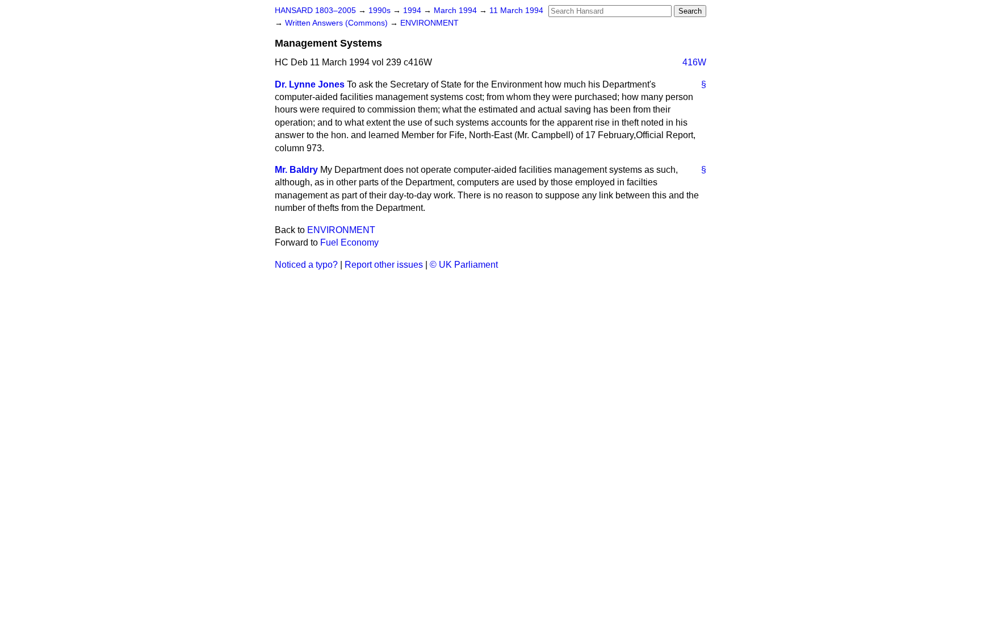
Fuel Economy (349, 242)
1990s (380, 10)
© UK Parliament (464, 264)
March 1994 (456, 10)
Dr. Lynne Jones (310, 84)
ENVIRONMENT (429, 23)
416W (694, 62)
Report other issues (384, 264)
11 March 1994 (516, 10)
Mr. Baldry (296, 170)
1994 (413, 10)
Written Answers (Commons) (337, 23)
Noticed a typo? (306, 264)
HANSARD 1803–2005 (315, 10)
